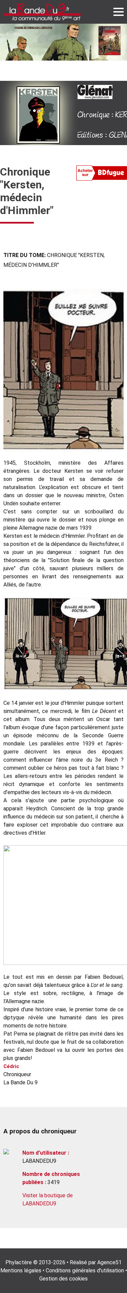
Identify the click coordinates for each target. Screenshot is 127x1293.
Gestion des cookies (63, 1278)
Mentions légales (20, 1270)
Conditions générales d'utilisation (85, 1270)
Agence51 (109, 1262)
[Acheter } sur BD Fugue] (101, 174)
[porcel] (63, 42)
